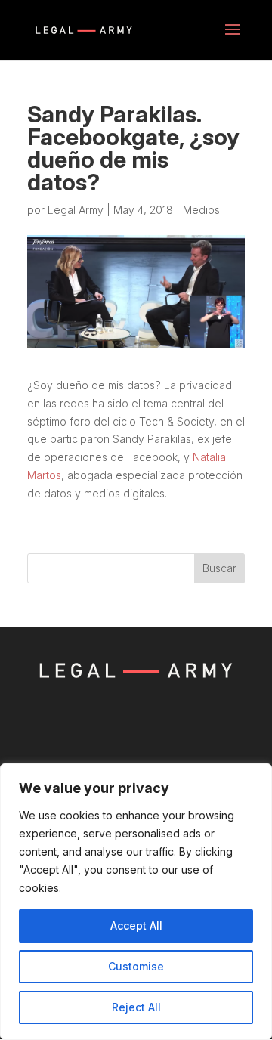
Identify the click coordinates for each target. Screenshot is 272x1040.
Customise (136, 966)
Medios (201, 209)
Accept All (136, 925)
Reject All (136, 1007)
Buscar (219, 568)
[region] (136, 901)
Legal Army (76, 209)
